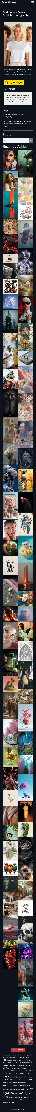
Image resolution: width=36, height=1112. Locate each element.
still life (14, 1089)
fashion (20, 1068)
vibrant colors (21, 1097)
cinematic (24, 1060)
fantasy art (12, 1068)
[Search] (31, 140)
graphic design (26, 1071)
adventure (16, 1055)
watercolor (9, 1100)
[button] (18, 1050)
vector (12, 1097)
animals (24, 1055)
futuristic (16, 1070)
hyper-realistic (16, 1073)
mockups (15, 114)
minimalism (21, 1077)
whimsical (18, 1100)
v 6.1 (14, 117)
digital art (11, 1065)
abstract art (7, 1055)
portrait (8, 1085)
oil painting (17, 1080)
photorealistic (23, 1082)
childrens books (13, 1060)
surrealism (24, 1089)
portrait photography (19, 1085)
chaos (10, 114)
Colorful (9, 1062)
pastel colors (27, 1080)
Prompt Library (9, 2)
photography (10, 1082)
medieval (13, 1077)
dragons (21, 1065)
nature (9, 1080)
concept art (17, 1062)
